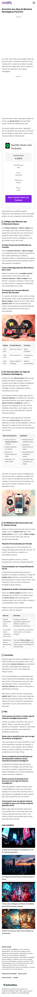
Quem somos (22, 973)
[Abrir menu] (34, 3)
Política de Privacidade (9, 973)
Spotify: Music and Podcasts (21, 147)
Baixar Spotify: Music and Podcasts (18, 198)
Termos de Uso (7, 977)
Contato (15, 977)
